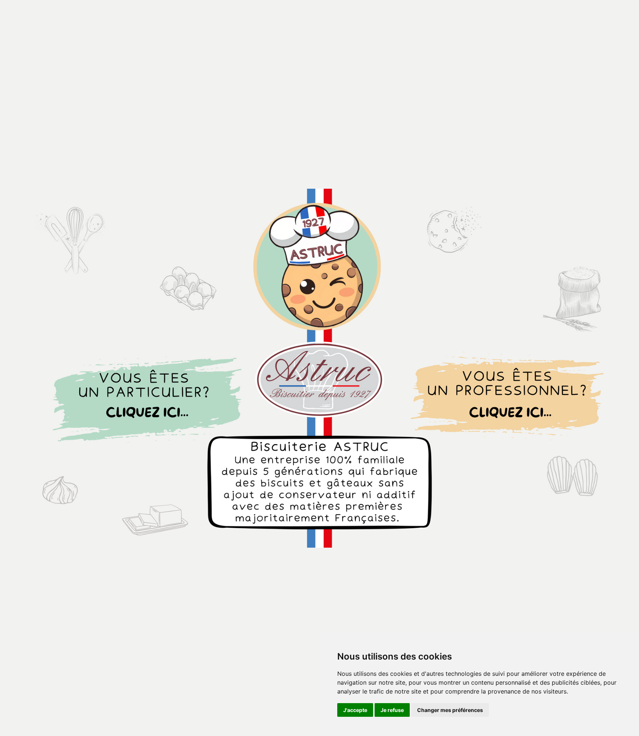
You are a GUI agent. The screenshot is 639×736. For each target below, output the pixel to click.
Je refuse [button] (392, 710)
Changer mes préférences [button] (450, 710)
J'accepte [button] (355, 710)
